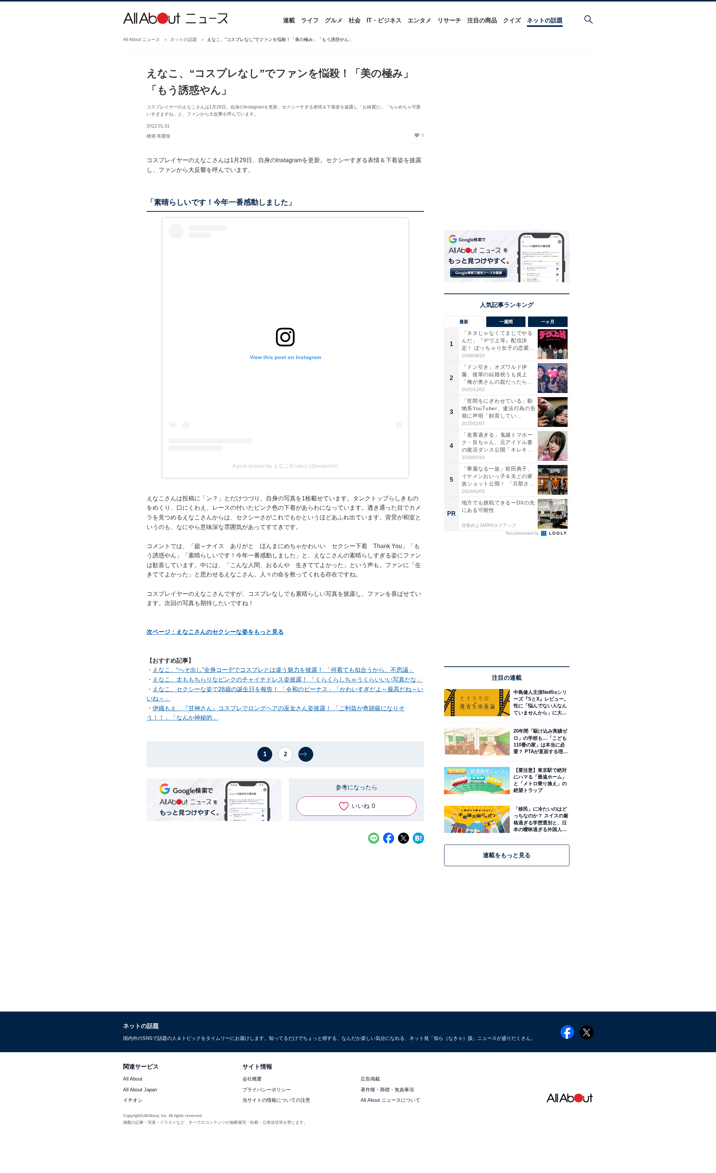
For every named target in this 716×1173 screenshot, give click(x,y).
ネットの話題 (545, 20)
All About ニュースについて (390, 1100)
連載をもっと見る (507, 855)
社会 (355, 20)
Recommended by (523, 533)
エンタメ (419, 20)
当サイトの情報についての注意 (276, 1100)
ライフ (310, 20)
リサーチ (449, 20)
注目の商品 (482, 20)
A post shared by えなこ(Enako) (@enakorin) (285, 466)
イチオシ (132, 1100)
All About (132, 1079)
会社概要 (252, 1079)
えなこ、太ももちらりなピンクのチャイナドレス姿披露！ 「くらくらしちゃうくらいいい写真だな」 (288, 679)
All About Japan (140, 1089)
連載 (289, 20)
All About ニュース (141, 39)
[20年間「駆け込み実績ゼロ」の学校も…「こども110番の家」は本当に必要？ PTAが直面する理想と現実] (539, 741)
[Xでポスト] (403, 838)
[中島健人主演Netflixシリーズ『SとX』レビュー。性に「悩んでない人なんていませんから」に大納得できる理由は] (539, 702)
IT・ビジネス (384, 20)
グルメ (334, 20)
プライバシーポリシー (266, 1089)
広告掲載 (370, 1079)
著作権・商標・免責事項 (387, 1089)
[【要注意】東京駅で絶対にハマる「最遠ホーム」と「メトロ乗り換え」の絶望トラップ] (539, 780)
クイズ (512, 20)
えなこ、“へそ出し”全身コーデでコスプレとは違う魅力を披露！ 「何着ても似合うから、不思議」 (283, 670)
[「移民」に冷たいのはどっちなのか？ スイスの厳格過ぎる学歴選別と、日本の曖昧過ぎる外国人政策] (539, 819)
